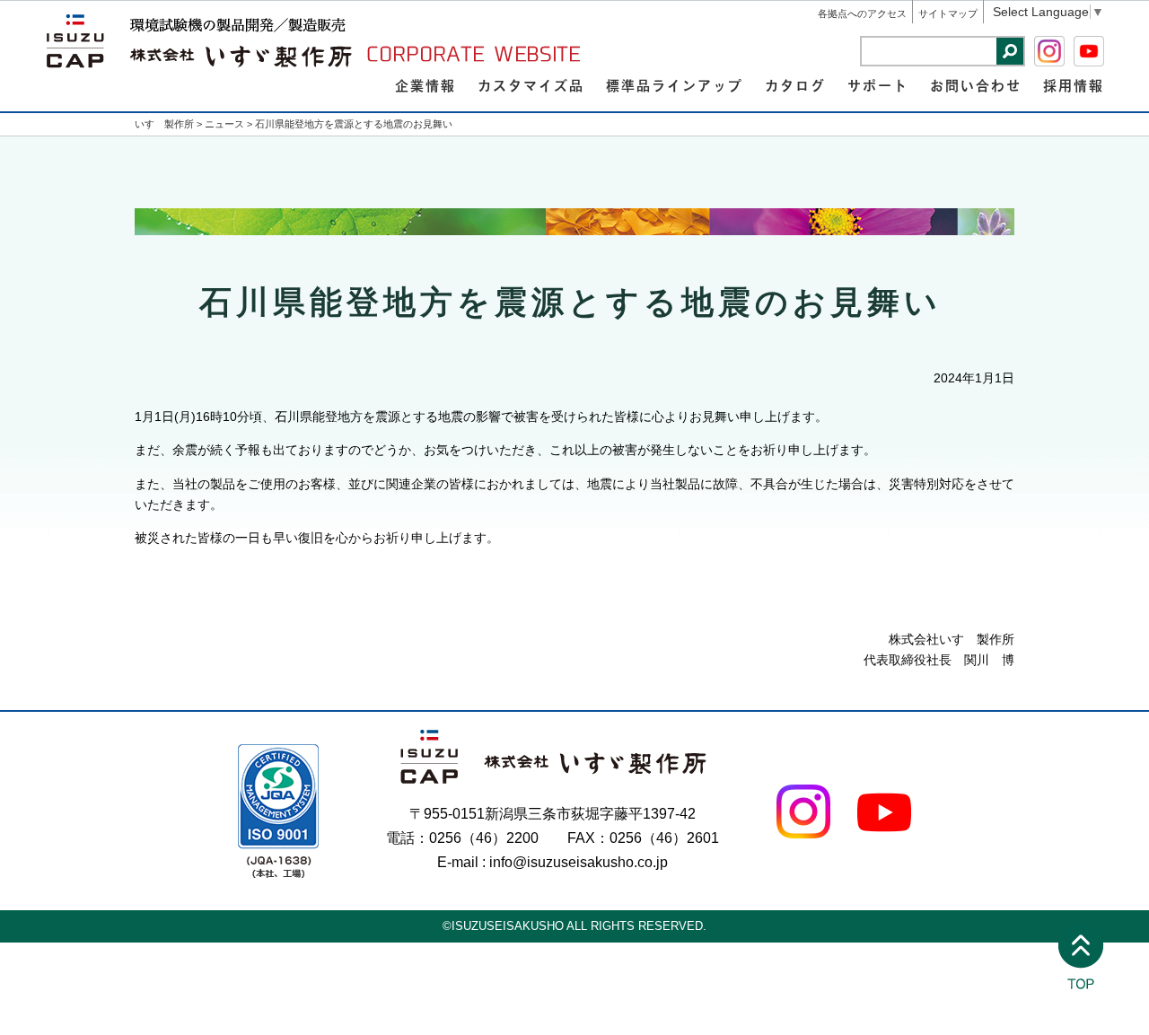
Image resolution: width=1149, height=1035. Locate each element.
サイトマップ (948, 13)
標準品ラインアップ (674, 84)
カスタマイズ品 (531, 84)
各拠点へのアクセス (862, 13)
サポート (877, 84)
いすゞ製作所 (164, 123)
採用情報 (1073, 84)
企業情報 (425, 84)
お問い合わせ (976, 84)
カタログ (795, 84)
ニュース (224, 123)
